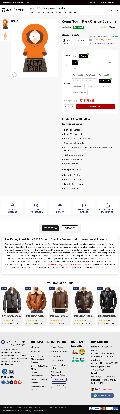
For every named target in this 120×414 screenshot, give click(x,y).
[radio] (75, 56)
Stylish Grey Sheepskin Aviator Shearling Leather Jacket (11, 316)
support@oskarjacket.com (104, 376)
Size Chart (81, 42)
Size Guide (66, 42)
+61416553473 (111, 363)
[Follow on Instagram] (7, 382)
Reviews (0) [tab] (70, 228)
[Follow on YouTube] (20, 382)
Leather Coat (60, 12)
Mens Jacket (35, 8)
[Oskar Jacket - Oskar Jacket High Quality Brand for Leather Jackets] (14, 10)
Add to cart (95, 106)
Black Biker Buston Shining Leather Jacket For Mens (107, 316)
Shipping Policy (39, 407)
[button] (116, 10)
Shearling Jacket (64, 8)
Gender (67, 55)
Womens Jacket (49, 8)
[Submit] (111, 10)
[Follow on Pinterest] (15, 382)
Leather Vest (48, 12)
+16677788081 (98, 369)
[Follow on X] (11, 382)
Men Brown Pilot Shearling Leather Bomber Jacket (83, 316)
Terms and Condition (23, 407)
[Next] (54, 48)
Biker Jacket (36, 12)
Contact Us (72, 12)
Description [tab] (50, 228)
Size (65, 65)
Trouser (67, 83)
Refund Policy (52, 407)
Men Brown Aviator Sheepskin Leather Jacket (35, 316)
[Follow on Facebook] (3, 382)
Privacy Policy (7, 407)
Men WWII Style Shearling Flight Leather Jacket (59, 316)
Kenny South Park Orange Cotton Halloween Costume (65, 264)
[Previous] (15, 48)
